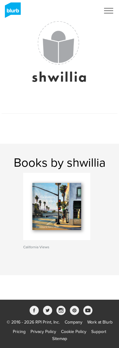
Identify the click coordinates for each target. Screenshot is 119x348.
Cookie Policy (73, 331)
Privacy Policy (43, 331)
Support (98, 331)
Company (73, 322)
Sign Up (85, 10)
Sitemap (59, 338)
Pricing (19, 331)
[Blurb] (11, 12)
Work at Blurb (100, 322)
